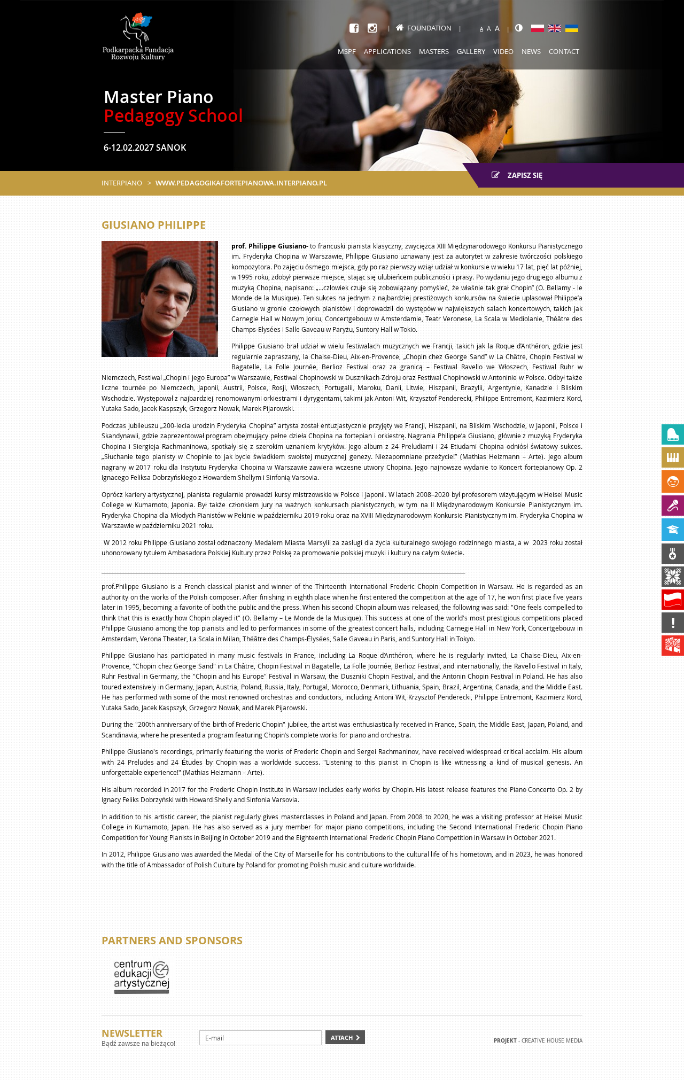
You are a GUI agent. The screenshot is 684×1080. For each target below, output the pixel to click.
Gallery (471, 51)
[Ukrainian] (571, 28)
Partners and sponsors (172, 940)
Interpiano (122, 183)
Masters (434, 51)
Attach (342, 1038)
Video (503, 51)
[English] (554, 28)
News (531, 51)
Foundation (429, 28)
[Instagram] (372, 28)
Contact (564, 51)
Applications (387, 51)
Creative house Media (552, 1040)
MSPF (347, 51)
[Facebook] (354, 28)
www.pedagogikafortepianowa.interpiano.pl (241, 183)
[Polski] (537, 28)
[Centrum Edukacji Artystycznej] (141, 976)
